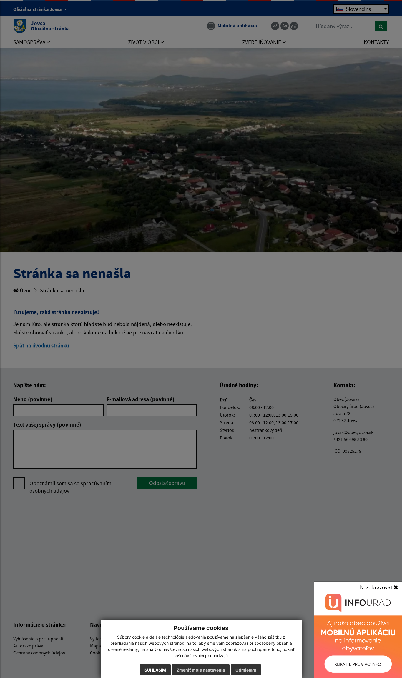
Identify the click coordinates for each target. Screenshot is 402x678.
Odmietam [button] (245, 669)
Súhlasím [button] (155, 669)
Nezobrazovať (376, 587)
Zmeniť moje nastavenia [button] (201, 669)
